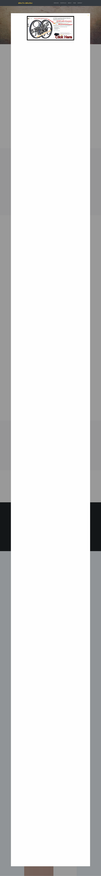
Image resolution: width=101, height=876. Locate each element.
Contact (80, 2)
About (69, 2)
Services (56, 2)
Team (74, 2)
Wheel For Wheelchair (25, 3)
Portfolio (63, 2)
